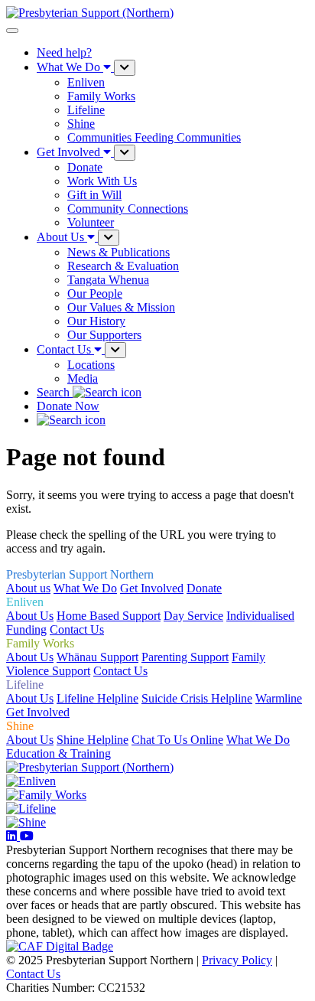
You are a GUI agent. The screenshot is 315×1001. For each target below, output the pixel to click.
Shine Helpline (92, 739)
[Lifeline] (31, 808)
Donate (204, 588)
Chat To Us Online (177, 739)
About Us (30, 615)
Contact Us (77, 629)
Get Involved (151, 588)
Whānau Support (97, 657)
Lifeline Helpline (97, 698)
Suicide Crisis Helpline (196, 698)
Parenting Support (185, 657)
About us (28, 588)
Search (55, 392)
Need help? (64, 52)
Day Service (193, 615)
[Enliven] (31, 780)
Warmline (278, 698)
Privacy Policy (237, 960)
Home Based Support (109, 615)
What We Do (85, 588)
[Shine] (26, 822)
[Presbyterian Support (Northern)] (90, 767)
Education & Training (58, 753)
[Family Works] (46, 794)
